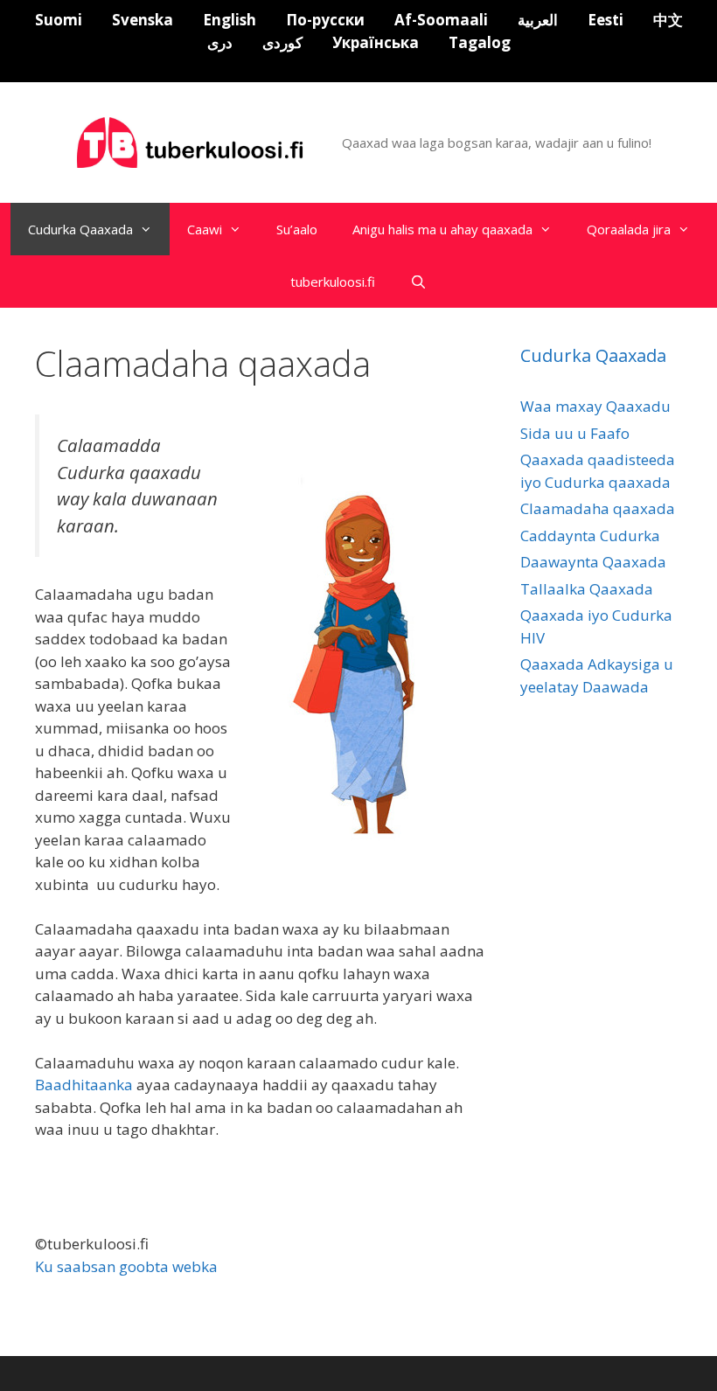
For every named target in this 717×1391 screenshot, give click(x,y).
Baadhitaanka (84, 1085)
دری (220, 42)
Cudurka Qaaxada (80, 229)
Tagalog (480, 42)
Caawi (204, 229)
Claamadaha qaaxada (597, 508)
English (229, 20)
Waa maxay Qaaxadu (595, 406)
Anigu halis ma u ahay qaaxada (442, 229)
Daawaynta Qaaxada (593, 562)
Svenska (142, 20)
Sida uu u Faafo (575, 433)
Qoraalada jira (629, 229)
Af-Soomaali (441, 20)
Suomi (58, 20)
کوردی (282, 42)
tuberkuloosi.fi (332, 281)
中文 (668, 20)
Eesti (605, 20)
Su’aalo (296, 229)
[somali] (192, 141)
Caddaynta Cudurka (590, 535)
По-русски (325, 20)
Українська (375, 42)
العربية (538, 20)
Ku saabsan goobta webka (126, 1266)
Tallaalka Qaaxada (586, 589)
